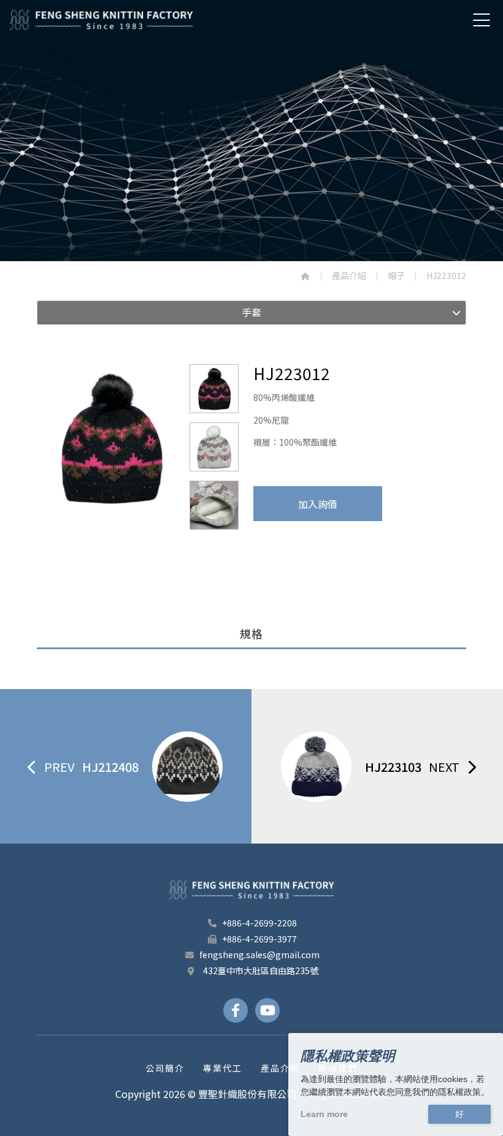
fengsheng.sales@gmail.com (259, 954)
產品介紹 (349, 275)
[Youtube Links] (267, 1010)
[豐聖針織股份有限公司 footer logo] (251, 889)
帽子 (396, 275)
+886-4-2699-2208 (259, 923)
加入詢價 (317, 504)
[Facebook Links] (235, 1010)
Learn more (324, 1114)
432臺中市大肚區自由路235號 (259, 970)
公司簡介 (165, 1068)
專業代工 (222, 1068)
